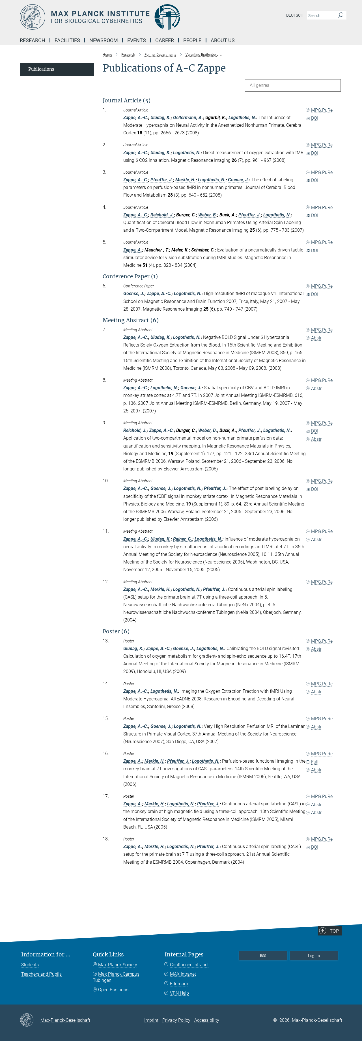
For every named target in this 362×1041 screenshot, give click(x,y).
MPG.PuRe (322, 110)
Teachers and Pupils (41, 974)
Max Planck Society (117, 964)
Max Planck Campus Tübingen (116, 977)
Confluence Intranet (189, 964)
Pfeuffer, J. (161, 179)
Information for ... (45, 954)
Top (334, 931)
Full (314, 762)
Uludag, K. (160, 117)
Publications (41, 69)
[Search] (340, 16)
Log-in (314, 956)
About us (223, 40)
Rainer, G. (182, 539)
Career (164, 40)
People (192, 40)
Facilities (67, 40)
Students (30, 964)
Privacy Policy (176, 1020)
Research (32, 40)
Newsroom (103, 40)
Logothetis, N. (242, 117)
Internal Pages (184, 954)
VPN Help (179, 993)
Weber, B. (207, 215)
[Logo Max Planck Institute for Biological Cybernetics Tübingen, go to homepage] (126, 17)
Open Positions (113, 989)
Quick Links (108, 954)
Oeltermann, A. (188, 117)
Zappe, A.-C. (135, 117)
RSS (263, 956)
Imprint (151, 1020)
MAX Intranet (183, 974)
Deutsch (294, 15)
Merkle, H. (185, 179)
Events (136, 40)
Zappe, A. (132, 250)
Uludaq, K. (160, 539)
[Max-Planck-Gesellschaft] (30, 1020)
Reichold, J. (162, 215)
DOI (314, 118)
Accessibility (206, 1020)
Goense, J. (238, 179)
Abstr (316, 338)
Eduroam (179, 983)
